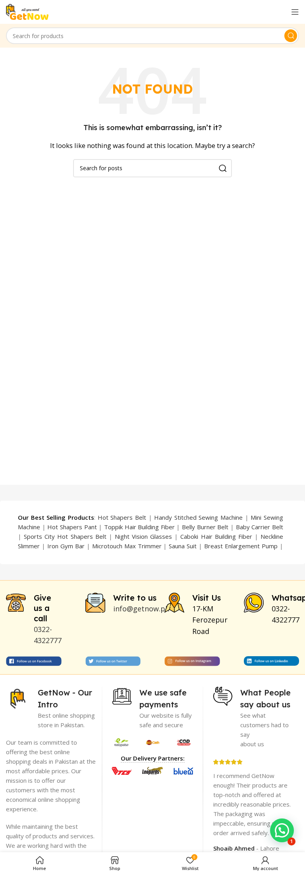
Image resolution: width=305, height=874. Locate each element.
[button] (282, 830)
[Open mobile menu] (295, 12)
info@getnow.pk (141, 608)
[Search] (290, 35)
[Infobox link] (34, 620)
